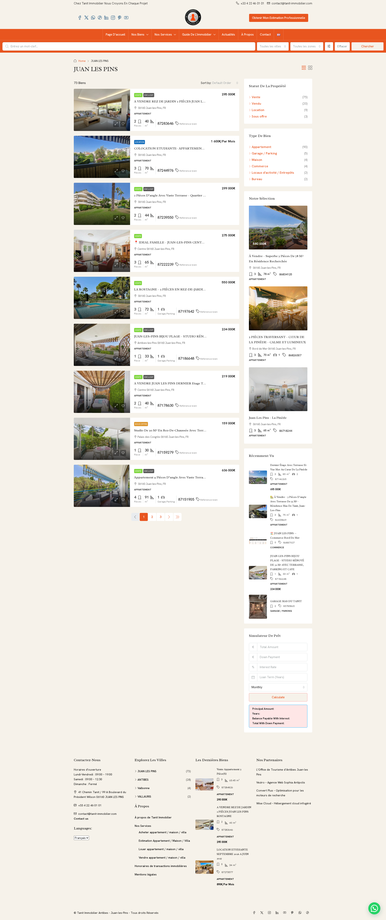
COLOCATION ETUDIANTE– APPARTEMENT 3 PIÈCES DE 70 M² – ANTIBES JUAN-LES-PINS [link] (204, 148)
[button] (304, 67)
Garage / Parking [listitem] (264, 153)
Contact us (81, 818)
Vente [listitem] (256, 97)
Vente (138, 95)
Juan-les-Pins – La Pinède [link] (267, 418)
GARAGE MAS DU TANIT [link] (286, 601)
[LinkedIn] (278, 913)
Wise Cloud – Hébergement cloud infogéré (283, 803)
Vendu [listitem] (256, 103)
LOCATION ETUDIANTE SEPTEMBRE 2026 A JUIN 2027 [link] (233, 854)
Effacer (342, 46)
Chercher (367, 46)
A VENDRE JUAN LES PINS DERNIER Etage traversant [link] (175, 383)
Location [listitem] (258, 110)
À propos (247, 35)
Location (139, 142)
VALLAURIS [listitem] (144, 796)
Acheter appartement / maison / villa (162, 832)
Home (82, 61)
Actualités (228, 35)
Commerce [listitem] (260, 166)
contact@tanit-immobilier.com (97, 814)
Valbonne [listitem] (144, 788)
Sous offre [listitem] (259, 116)
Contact (265, 35)
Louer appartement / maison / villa (161, 849)
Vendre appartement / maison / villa (162, 857)
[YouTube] (285, 913)
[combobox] (273, 46)
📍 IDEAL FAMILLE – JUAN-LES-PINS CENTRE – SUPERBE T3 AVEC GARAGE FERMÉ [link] (199, 242)
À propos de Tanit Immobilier (153, 817)
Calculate (278, 697)
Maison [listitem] (257, 160)
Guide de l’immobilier (196, 35)
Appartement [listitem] (261, 147)
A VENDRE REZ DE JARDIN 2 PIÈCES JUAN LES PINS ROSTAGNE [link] (184, 101)
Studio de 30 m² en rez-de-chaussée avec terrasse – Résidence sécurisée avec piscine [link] (197, 430)
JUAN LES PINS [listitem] (147, 771)
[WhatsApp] (301, 913)
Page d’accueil (115, 35)
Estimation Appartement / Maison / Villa (164, 840)
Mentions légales (146, 874)
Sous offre (141, 424)
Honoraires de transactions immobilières (161, 866)
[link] (102, 110)
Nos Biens (137, 35)
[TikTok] (308, 913)
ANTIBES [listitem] (143, 779)
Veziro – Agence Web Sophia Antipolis (280, 782)
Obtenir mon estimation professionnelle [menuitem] (278, 18)
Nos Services (163, 35)
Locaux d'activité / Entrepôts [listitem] (273, 173)
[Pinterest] (293, 913)
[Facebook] (255, 913)
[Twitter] (262, 913)
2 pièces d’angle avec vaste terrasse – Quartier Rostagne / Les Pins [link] (182, 195)
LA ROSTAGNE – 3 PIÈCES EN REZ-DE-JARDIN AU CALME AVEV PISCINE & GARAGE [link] (199, 289)
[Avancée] (329, 46)
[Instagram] (270, 913)
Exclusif (148, 95)
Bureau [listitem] (257, 179)
